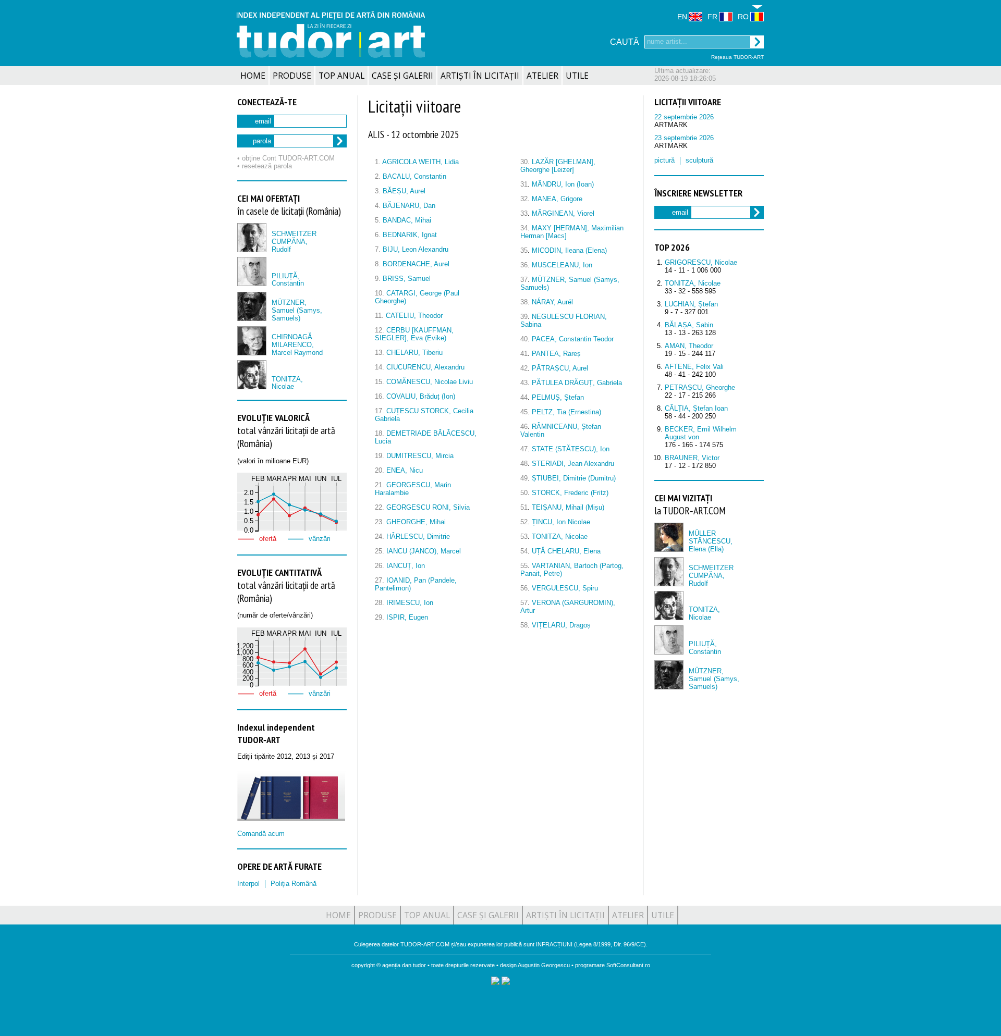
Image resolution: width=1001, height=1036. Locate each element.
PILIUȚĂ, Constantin (288, 280)
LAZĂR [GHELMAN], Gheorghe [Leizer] (557, 166)
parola (262, 141)
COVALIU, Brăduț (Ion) (420, 396)
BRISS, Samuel (407, 278)
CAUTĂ (624, 42)
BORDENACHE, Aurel (416, 264)
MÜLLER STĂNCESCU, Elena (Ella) (711, 541)
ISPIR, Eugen (407, 617)
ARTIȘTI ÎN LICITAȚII (480, 75)
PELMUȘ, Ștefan (558, 397)
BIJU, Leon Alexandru (415, 249)
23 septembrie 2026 (684, 138)
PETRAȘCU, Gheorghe (700, 387)
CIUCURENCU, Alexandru (425, 367)
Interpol (248, 883)
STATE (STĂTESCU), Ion (570, 449)
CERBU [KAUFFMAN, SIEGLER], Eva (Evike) (414, 334)
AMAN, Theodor (689, 346)
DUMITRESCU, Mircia (420, 456)
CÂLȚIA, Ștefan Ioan (696, 408)
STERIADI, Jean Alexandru (573, 463)
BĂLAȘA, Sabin (689, 325)
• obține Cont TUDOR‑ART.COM (286, 158)
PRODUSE (292, 75)
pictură (664, 160)
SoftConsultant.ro (628, 965)
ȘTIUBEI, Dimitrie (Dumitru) (574, 478)
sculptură (699, 160)
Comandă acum (261, 833)
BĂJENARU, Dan (409, 205)
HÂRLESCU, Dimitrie (418, 536)
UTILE (577, 75)
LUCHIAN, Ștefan (691, 304)
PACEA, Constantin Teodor (573, 339)
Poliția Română (293, 883)
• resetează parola (264, 166)
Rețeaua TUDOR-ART (737, 57)
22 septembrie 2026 (684, 117)
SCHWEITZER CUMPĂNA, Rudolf (294, 241)
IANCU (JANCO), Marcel (423, 551)
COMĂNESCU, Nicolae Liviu (429, 382)
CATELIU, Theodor (414, 315)
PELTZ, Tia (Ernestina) (566, 412)
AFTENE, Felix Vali (694, 367)
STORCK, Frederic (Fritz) (570, 493)
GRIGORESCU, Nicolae (701, 262)
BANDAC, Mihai (407, 220)
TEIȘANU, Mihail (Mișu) (568, 507)
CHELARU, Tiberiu (414, 352)
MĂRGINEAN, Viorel (563, 213)
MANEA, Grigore (557, 199)
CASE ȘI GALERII (402, 75)
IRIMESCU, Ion (409, 603)
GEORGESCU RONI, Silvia (428, 507)
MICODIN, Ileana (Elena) (569, 250)
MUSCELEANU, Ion (562, 265)
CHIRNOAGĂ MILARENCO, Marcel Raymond (297, 344)
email (263, 121)
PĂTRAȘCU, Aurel (560, 368)
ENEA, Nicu (404, 470)
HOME (252, 75)
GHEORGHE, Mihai (416, 522)
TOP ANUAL (341, 75)
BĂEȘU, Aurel (404, 191)
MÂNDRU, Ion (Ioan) (563, 184)
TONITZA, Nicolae (287, 383)
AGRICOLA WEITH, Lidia (420, 162)
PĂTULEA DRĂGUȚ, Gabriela (577, 383)
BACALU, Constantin (414, 176)
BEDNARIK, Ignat (410, 235)
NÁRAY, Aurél (552, 302)
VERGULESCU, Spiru (565, 588)
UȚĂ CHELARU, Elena (566, 551)
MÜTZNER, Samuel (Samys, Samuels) (297, 310)
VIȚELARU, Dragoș (561, 625)
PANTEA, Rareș (556, 353)
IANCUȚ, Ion (405, 566)
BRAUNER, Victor (692, 458)
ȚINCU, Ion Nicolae (561, 522)
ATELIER (542, 75)
